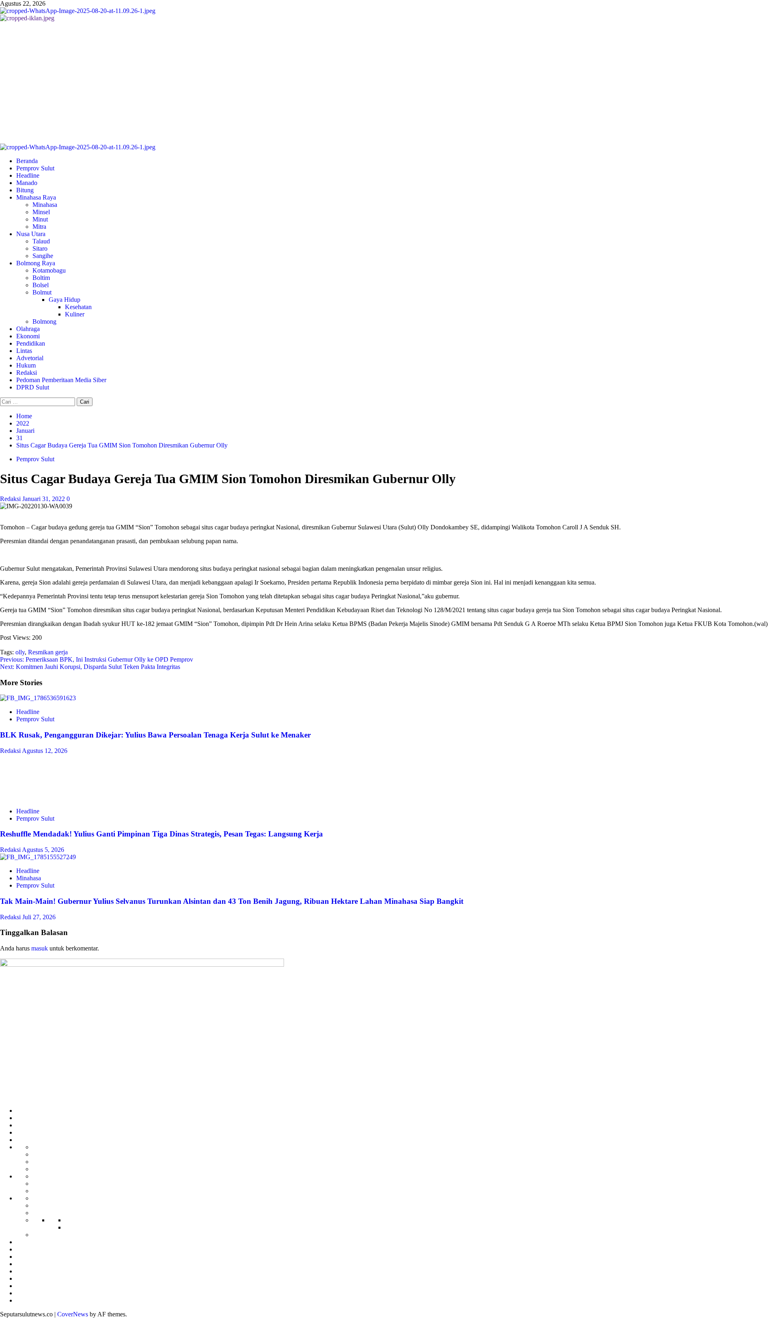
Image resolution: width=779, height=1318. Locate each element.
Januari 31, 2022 (44, 498)
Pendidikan (30, 343)
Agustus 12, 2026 (44, 750)
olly (20, 652)
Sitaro (39, 248)
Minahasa (44, 204)
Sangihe (42, 255)
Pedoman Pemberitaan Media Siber (61, 379)
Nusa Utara (30, 233)
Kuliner (74, 314)
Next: (90, 666)
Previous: (96, 659)
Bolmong (44, 321)
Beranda (27, 160)
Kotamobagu (49, 270)
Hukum (26, 365)
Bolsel (40, 285)
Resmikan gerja (48, 652)
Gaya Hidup (64, 299)
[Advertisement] (389, 83)
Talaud (41, 241)
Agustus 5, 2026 (43, 849)
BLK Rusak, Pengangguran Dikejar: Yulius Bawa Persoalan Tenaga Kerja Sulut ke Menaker (155, 735)
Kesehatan (78, 306)
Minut (40, 219)
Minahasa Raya (36, 197)
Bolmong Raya (35, 263)
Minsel (41, 212)
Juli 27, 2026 (39, 917)
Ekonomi (28, 336)
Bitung (25, 190)
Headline (27, 175)
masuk (39, 948)
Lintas (24, 350)
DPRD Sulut (32, 387)
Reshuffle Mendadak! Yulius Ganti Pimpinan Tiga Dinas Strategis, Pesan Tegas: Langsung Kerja (161, 834)
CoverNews (72, 1314)
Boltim (41, 277)
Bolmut (42, 292)
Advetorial (29, 358)
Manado (26, 182)
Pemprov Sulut (35, 168)
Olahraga (28, 328)
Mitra (39, 226)
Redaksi (26, 372)
